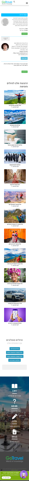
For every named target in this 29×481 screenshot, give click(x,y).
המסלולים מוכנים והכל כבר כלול (10, 474)
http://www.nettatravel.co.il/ (20, 53)
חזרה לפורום (24, 33)
